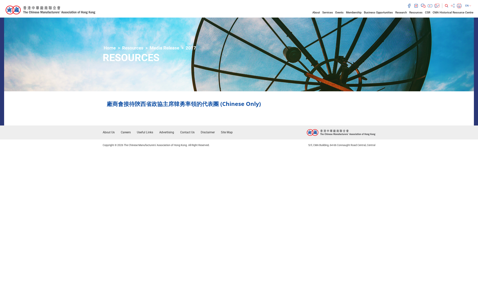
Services (327, 12)
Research (401, 12)
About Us (109, 132)
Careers (126, 132)
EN (467, 5)
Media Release (164, 48)
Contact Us (187, 132)
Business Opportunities (378, 12)
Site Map (227, 132)
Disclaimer (208, 132)
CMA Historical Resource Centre (453, 12)
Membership (353, 12)
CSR (427, 12)
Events (339, 12)
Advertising (166, 132)
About (316, 12)
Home (110, 48)
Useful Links (145, 132)
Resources (416, 12)
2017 (191, 48)
